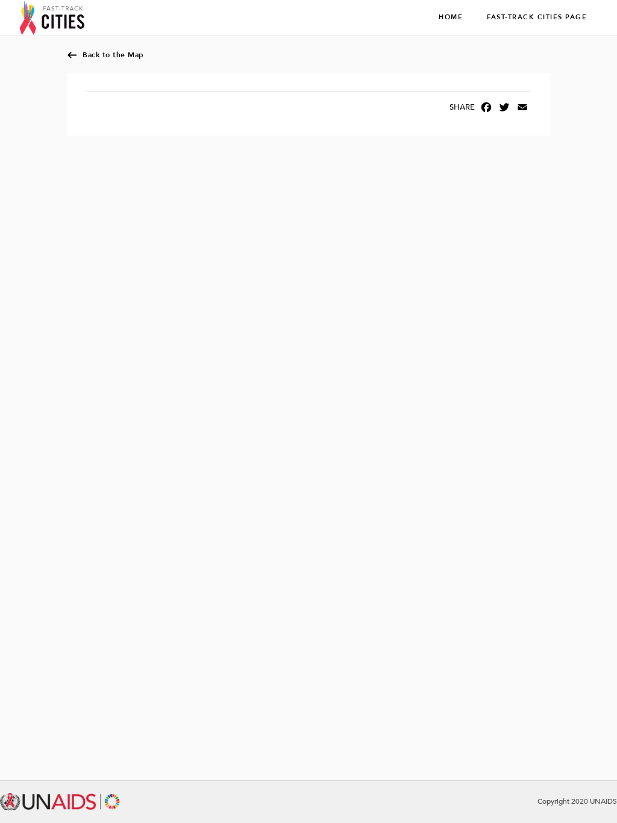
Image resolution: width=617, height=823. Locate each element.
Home (451, 17)
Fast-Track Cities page (537, 17)
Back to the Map (113, 55)
